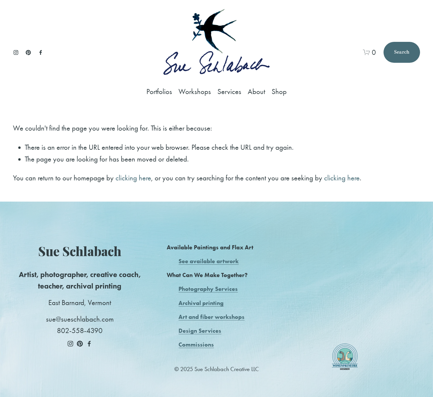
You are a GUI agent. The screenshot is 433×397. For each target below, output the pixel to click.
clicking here (133, 178)
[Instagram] (16, 52)
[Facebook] (41, 52)
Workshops (195, 91)
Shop (279, 91)
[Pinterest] (28, 52)
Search (402, 52)
